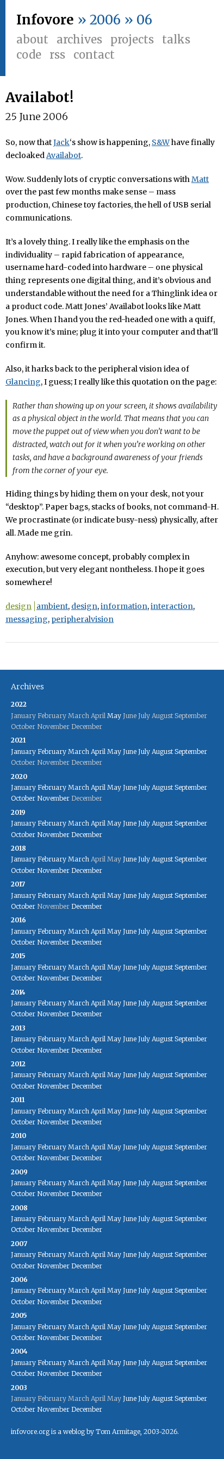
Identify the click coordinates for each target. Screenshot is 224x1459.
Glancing (23, 382)
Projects (132, 39)
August (162, 751)
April (98, 751)
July (144, 751)
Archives (79, 39)
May (114, 716)
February (52, 751)
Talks (176, 39)
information (124, 606)
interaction (172, 606)
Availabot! (39, 97)
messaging (26, 619)
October (23, 798)
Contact (94, 54)
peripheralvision (82, 619)
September (191, 751)
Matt (200, 179)
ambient (52, 606)
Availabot (63, 155)
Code (28, 54)
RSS (57, 54)
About (32, 39)
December (86, 835)
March (78, 751)
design (18, 606)
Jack (61, 142)
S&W (161, 142)
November (53, 798)
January (23, 751)
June (129, 751)
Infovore (45, 19)
